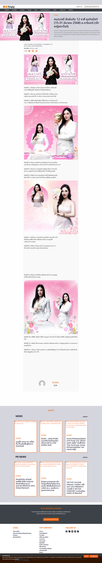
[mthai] (8, 7)
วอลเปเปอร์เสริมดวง (45, 10)
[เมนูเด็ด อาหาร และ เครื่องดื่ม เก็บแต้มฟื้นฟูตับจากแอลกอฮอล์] (26, 428)
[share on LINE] (36, 51)
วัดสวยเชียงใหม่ (43, 533)
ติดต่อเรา (15, 535)
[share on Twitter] (33, 51)
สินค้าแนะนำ (79, 7)
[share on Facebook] (29, 51)
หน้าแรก (7, 10)
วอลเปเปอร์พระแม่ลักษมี (45, 549)
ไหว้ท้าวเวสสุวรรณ (43, 545)
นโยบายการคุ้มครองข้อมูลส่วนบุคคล (22, 533)
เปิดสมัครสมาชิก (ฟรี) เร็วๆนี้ (51, 519)
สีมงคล (41, 552)
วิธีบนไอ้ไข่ (42, 543)
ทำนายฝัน (14, 10)
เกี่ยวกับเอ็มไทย (17, 537)
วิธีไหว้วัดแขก (42, 547)
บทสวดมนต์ (62, 10)
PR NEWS (56, 15)
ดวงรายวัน (42, 539)
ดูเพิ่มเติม (85, 417)
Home (25, 44)
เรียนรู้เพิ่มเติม (93, 556)
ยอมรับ (86, 556)
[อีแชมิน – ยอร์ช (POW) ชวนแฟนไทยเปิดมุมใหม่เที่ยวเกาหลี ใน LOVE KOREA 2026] (51, 427)
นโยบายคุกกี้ (16, 531)
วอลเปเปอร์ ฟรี (43, 550)
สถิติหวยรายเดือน (43, 537)
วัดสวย (54, 10)
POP (55, 385)
